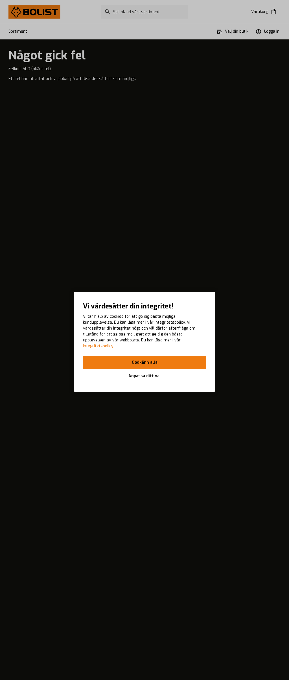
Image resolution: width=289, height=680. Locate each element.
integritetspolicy (98, 346)
